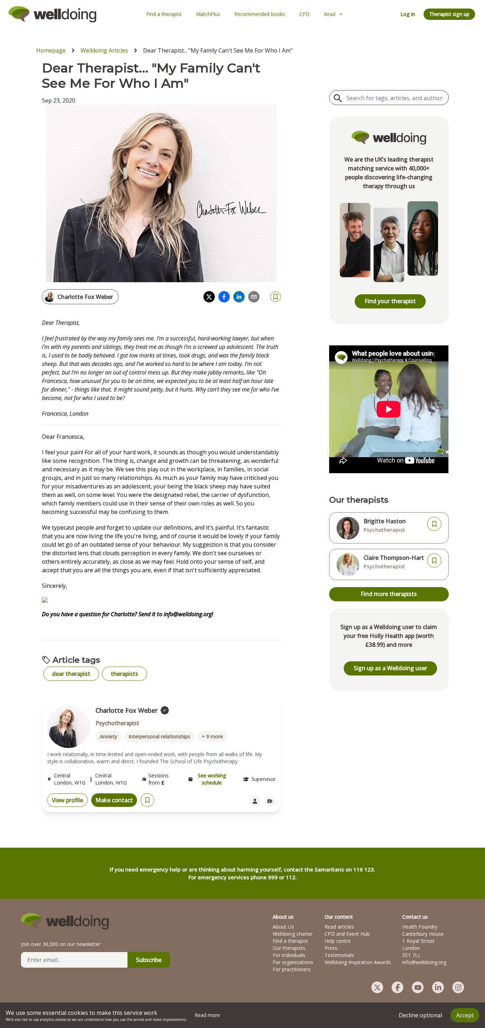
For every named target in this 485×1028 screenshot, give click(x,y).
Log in (407, 14)
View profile (67, 800)
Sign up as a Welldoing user (390, 668)
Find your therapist (390, 301)
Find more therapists (389, 594)
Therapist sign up (449, 14)
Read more (207, 1015)
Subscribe (149, 960)
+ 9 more (212, 736)
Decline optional (420, 1015)
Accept (465, 1015)
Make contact (114, 800)
